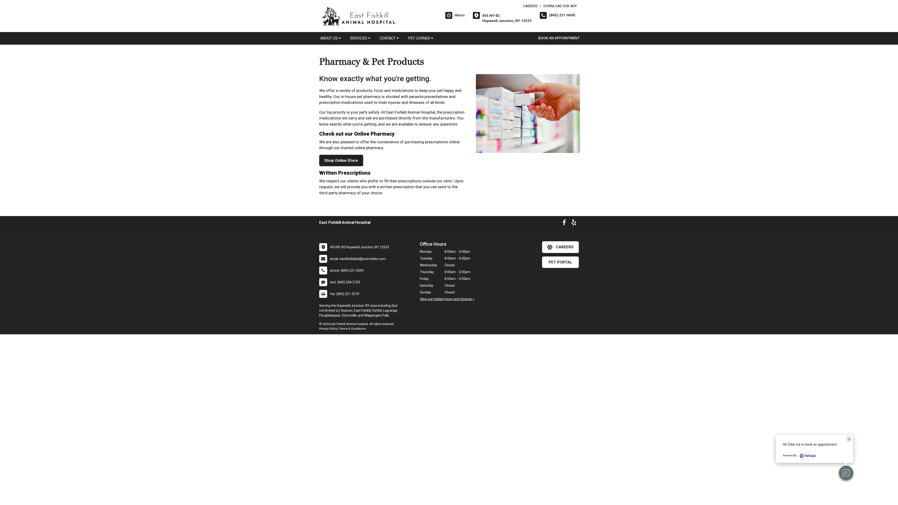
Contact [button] (388, 38)
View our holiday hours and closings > (447, 299)
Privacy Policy (328, 328)
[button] (846, 473)
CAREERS (530, 6)
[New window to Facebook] (564, 223)
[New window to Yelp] (574, 223)
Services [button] (359, 38)
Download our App (560, 6)
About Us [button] (329, 38)
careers (565, 247)
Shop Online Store (341, 160)
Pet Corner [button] (419, 38)
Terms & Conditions (352, 328)
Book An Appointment (558, 38)
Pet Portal (560, 262)
